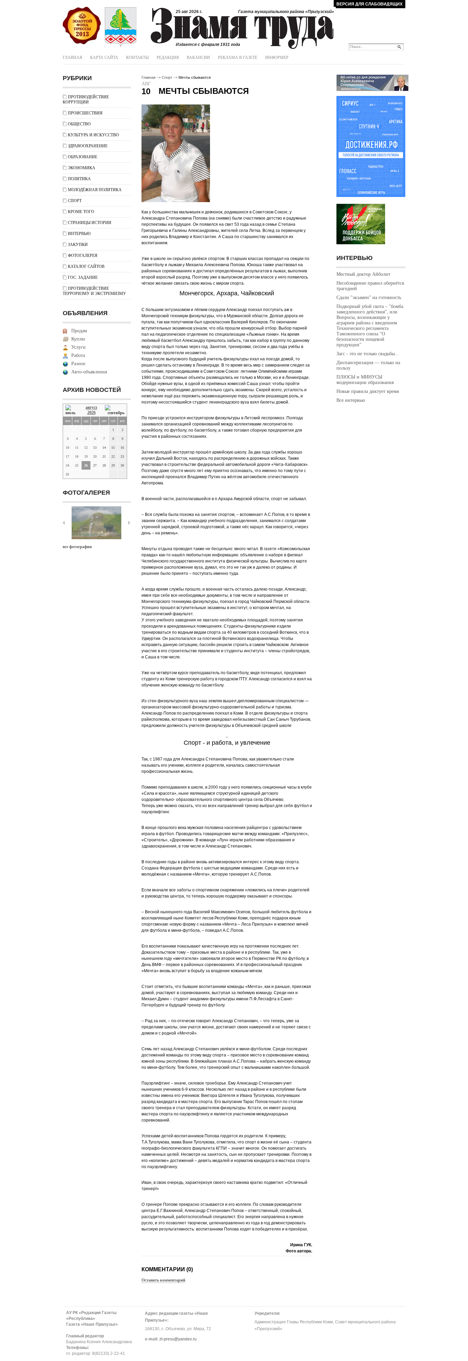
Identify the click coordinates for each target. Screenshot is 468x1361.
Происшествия (85, 113)
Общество (79, 124)
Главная (72, 57)
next (129, 522)
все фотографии (77, 546)
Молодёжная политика (95, 189)
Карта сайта (104, 57)
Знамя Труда (82, 26)
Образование (82, 156)
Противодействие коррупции (86, 99)
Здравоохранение (88, 146)
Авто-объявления (89, 371)
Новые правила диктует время (367, 391)
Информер (276, 57)
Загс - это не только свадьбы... (367, 353)
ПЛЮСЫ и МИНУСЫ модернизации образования (365, 379)
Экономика (81, 167)
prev (64, 522)
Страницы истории (89, 222)
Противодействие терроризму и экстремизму (94, 291)
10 (67, 447)
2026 (91, 412)
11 (76, 447)
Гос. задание (83, 277)
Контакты (137, 57)
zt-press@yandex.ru (178, 1339)
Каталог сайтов (86, 266)
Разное (78, 363)
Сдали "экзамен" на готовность (368, 297)
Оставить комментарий (163, 1280)
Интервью (79, 233)
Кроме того (81, 211)
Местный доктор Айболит (363, 274)
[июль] (71, 410)
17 (67, 456)
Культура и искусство (93, 135)
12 (86, 447)
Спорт (75, 200)
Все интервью (350, 400)
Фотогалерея (82, 255)
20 (95, 456)
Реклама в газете (237, 57)
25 (76, 465)
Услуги (78, 347)
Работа (78, 355)
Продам (79, 330)
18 (76, 456)
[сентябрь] (114, 410)
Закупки (78, 244)
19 (86, 456)
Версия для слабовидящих (369, 4)
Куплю (78, 339)
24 (67, 465)
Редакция (168, 57)
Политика (79, 178)
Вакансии (198, 57)
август (91, 407)
